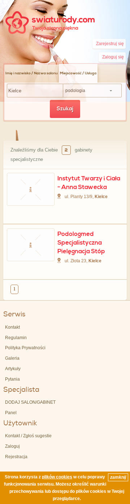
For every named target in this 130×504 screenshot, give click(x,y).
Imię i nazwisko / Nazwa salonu (31, 73)
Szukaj (65, 108)
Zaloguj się (113, 57)
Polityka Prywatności (25, 347)
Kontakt (12, 327)
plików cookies (57, 476)
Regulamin (16, 337)
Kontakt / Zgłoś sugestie (28, 435)
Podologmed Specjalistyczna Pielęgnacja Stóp (81, 242)
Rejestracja (16, 456)
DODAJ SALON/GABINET (30, 402)
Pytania (12, 379)
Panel (11, 412)
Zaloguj (12, 446)
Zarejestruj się (110, 43)
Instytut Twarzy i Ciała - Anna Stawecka (88, 183)
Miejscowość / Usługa (78, 73)
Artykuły (13, 368)
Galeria (12, 358)
